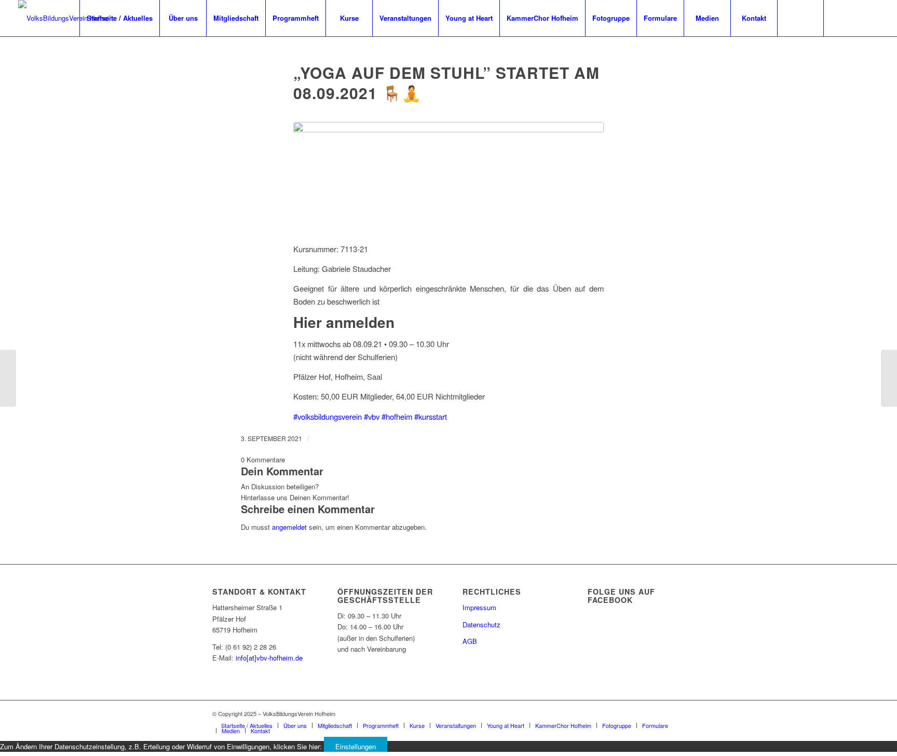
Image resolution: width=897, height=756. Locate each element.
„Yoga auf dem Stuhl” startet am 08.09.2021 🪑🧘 (446, 82)
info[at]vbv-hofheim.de (269, 658)
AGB (470, 641)
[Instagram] (855, 17)
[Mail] (871, 17)
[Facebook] (840, 17)
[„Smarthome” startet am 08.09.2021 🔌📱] (889, 378)
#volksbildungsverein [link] (327, 416)
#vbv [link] (371, 416)
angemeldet (289, 527)
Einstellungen (355, 746)
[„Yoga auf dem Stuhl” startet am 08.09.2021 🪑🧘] (448, 176)
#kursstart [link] (430, 416)
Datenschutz (481, 624)
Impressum (479, 607)
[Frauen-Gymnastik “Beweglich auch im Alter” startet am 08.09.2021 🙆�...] (8, 378)
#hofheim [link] (397, 416)
